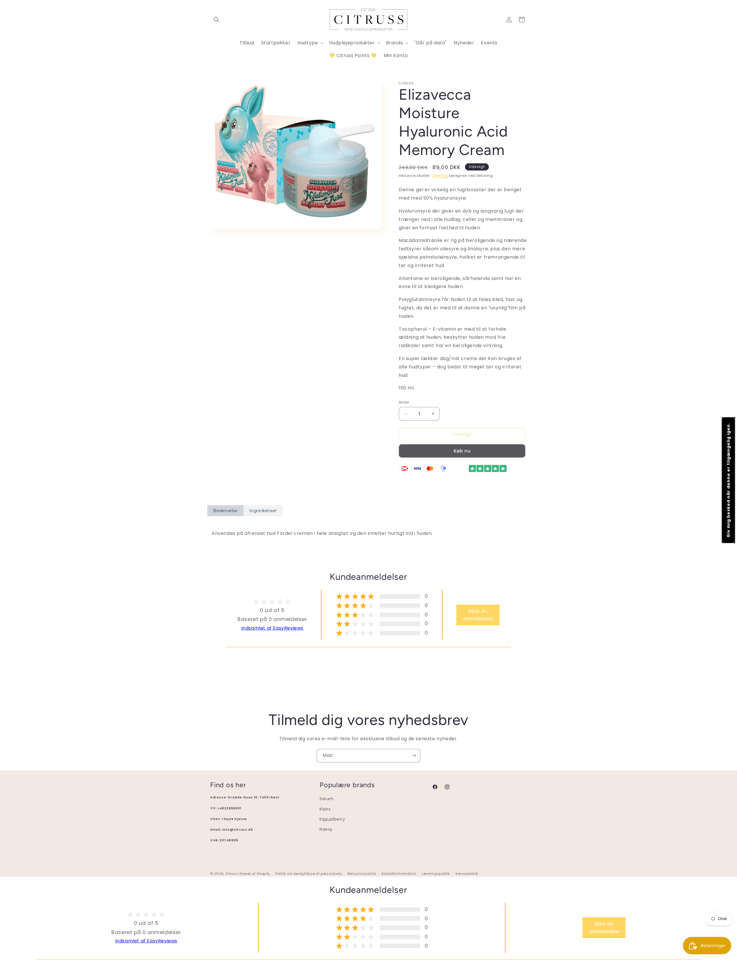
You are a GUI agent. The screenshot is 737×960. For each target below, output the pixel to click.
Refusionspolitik (361, 873)
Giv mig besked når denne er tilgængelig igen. (728, 480)
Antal (404, 402)
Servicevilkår (466, 873)
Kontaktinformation (399, 873)
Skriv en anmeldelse (478, 615)
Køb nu (462, 451)
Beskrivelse (225, 510)
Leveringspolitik (436, 873)
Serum (327, 799)
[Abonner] (413, 755)
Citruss (232, 873)
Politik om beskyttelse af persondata (309, 873)
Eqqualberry (332, 819)
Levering (440, 175)
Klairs (325, 809)
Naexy (326, 829)
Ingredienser (263, 510)
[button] (216, 19)
